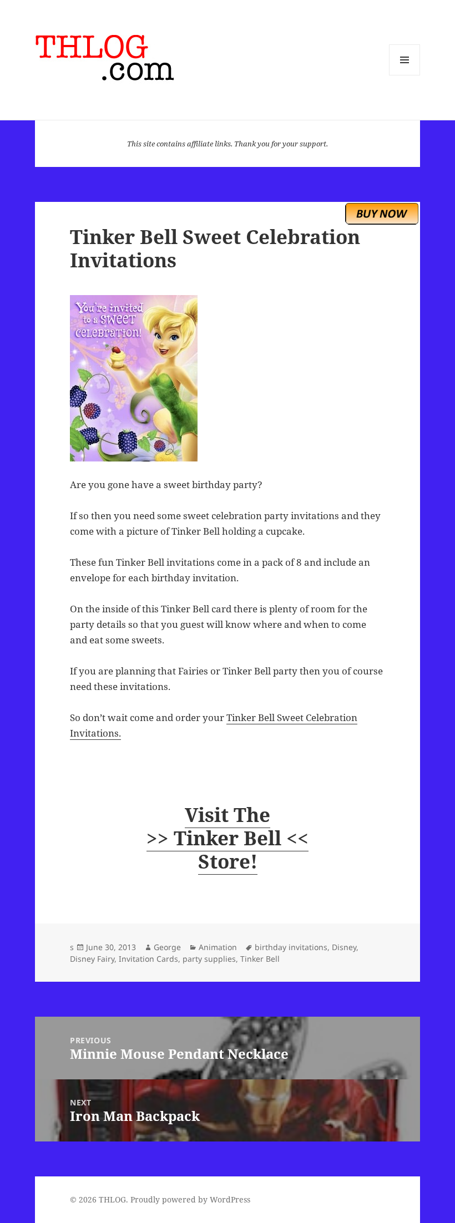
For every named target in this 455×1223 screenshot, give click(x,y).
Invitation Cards (148, 958)
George (167, 947)
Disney (344, 947)
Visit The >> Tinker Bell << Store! (227, 837)
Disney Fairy (92, 958)
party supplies (209, 958)
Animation (218, 947)
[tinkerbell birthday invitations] (227, 378)
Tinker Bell (260, 958)
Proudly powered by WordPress (190, 1199)
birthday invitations (291, 947)
